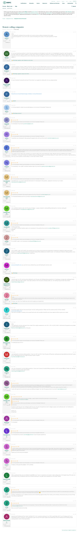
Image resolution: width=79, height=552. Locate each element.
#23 (75, 352)
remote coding (16, 29)
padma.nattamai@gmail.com (48, 166)
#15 (75, 235)
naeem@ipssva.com (62, 389)
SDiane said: (14, 134)
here (38, 14)
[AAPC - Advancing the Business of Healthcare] (7, 2)
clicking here (49, 13)
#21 (75, 322)
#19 (75, 293)
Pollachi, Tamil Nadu (7, 348)
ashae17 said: (14, 295)
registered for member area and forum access (28, 13)
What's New (53, 1)
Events (38, 3)
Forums (4, 6)
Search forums (9, 8)
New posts (4, 8)
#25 (75, 380)
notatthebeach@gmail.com (17, 282)
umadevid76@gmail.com (54, 228)
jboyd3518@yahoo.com (35, 241)
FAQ (26, 11)
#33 (75, 500)
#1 (75, 32)
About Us (58, 1)
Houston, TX (8, 483)
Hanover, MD (8, 454)
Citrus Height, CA (7, 332)
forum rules (34, 11)
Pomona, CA (8, 186)
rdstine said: (14, 192)
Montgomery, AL (7, 289)
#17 (75, 263)
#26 (75, 394)
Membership (70, 3)
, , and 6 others (23, 60)
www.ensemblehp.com (16, 311)
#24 (75, 366)
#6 (75, 105)
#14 (75, 220)
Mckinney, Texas (7, 170)
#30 (75, 458)
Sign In (71, 1)
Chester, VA (8, 244)
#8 (75, 132)
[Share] (74, 32)
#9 (75, 145)
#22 (75, 336)
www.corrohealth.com (16, 265)
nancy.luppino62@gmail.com (18, 371)
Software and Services (55, 3)
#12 (75, 190)
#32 (75, 487)
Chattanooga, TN (7, 303)
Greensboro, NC (7, 376)
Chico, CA (8, 74)
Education (31, 3)
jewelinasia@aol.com (28, 123)
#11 (75, 174)
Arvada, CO (8, 141)
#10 (75, 160)
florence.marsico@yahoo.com (18, 327)
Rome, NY (8, 496)
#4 (75, 78)
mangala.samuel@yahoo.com (27, 209)
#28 (75, 428)
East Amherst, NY (7, 128)
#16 (75, 248)
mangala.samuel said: (16, 396)
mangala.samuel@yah (24, 399)
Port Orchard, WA (7, 525)
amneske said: (14, 489)
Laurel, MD (8, 216)
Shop (63, 3)
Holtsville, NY (8, 440)
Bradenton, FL (8, 42)
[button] (13, 6)
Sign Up (74, 1)
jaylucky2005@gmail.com (23, 253)
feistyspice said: (15, 147)
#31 (75, 473)
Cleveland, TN (8, 362)
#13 (75, 206)
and (17, 113)
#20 (75, 307)
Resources (45, 3)
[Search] (75, 3)
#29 (75, 444)
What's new (9, 6)
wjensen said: (14, 383)
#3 (75, 64)
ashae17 (4, 29)
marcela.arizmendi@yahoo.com (18, 182)
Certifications (24, 3)
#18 (75, 277)
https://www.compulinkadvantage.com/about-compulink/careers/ (26, 93)
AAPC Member (68, 11)
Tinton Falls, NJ (7, 155)
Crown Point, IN (7, 273)
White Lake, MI (7, 259)
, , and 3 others (21, 73)
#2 (75, 51)
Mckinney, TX (8, 231)
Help (16, 6)
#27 (75, 416)
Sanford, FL (8, 60)
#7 (75, 117)
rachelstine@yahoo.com (53, 138)
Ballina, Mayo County (6, 318)
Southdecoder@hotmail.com (18, 356)
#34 (75, 514)
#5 (75, 91)
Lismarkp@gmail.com (29, 434)
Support (63, 1)
